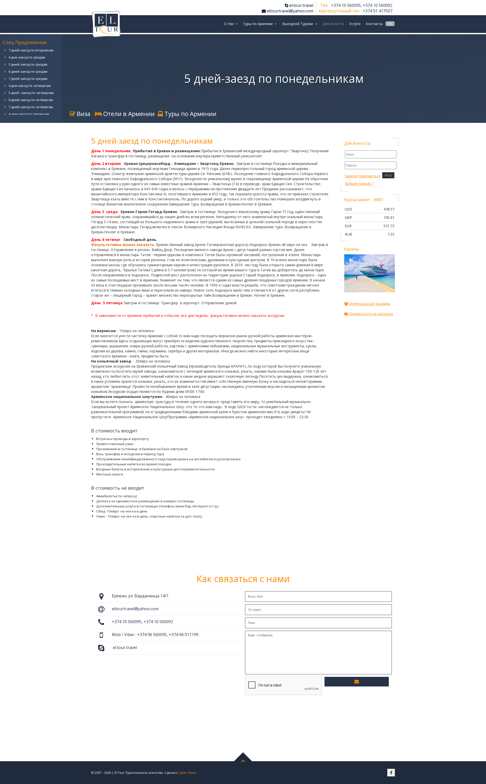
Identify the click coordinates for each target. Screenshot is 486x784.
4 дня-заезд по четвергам (30, 77)
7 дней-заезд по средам (28, 70)
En (390, 23)
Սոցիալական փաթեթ (369, 303)
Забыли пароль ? (359, 183)
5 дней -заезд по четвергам (31, 84)
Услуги (354, 23)
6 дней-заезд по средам (28, 63)
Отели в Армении (128, 113)
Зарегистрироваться (362, 176)
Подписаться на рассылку (370, 313)
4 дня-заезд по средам (27, 49)
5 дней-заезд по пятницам (30, 113)
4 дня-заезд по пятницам (29, 106)
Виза (82, 113)
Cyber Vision (187, 773)
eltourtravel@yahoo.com (289, 11)
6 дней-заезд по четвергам (31, 91)
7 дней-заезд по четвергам (31, 99)
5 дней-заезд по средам (28, 56)
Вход (388, 175)
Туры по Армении (189, 113)
